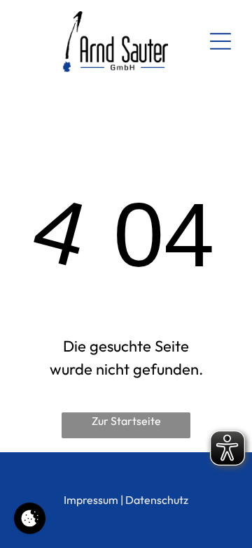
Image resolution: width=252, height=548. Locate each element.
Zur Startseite (126, 421)
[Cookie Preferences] (30, 518)
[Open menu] (220, 41)
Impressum (91, 500)
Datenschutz (156, 500)
